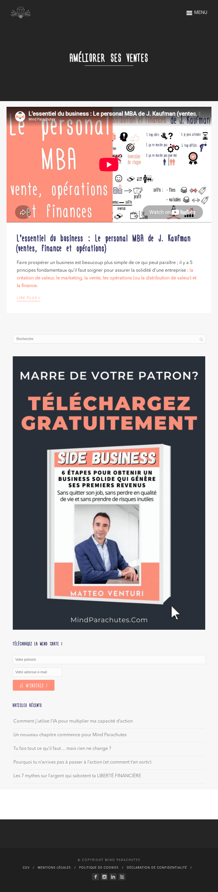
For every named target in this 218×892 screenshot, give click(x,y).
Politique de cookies (99, 867)
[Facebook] (95, 876)
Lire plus (29, 297)
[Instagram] (104, 876)
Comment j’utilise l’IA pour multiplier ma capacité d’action (73, 721)
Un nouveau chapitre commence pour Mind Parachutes (70, 735)
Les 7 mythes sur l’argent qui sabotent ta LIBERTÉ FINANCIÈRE (77, 776)
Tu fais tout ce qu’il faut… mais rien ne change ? (62, 748)
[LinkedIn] (113, 876)
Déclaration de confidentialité (157, 867)
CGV (26, 867)
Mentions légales (54, 867)
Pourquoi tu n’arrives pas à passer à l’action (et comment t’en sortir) (82, 762)
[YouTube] (121, 876)
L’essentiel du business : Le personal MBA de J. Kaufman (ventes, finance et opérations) (104, 242)
